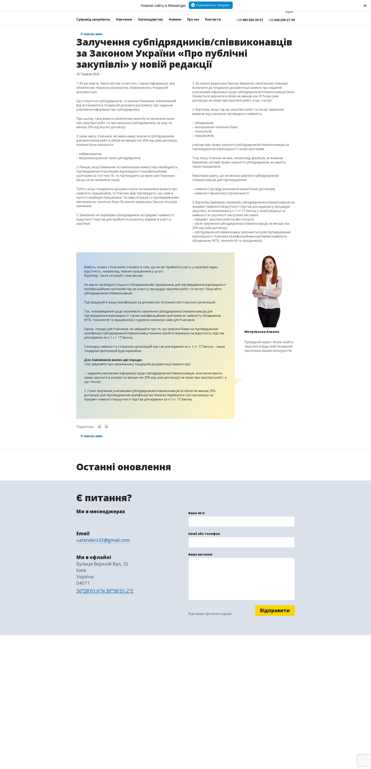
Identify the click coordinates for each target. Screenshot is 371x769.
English (289, 12)
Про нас (193, 19)
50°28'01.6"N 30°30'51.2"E (105, 590)
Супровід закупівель (93, 19)
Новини (175, 19)
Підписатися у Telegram (213, 5)
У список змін (91, 34)
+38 (249, 20)
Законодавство (150, 19)
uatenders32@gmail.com (103, 540)
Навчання (124, 19)
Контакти (213, 19)
